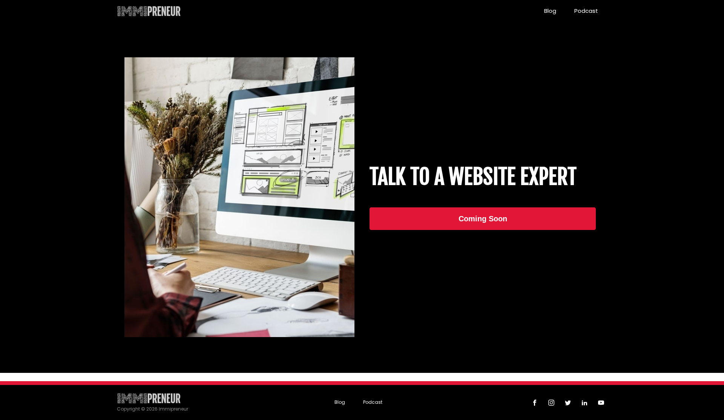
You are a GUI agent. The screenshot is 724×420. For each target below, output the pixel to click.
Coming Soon (483, 219)
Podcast (586, 11)
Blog (550, 11)
